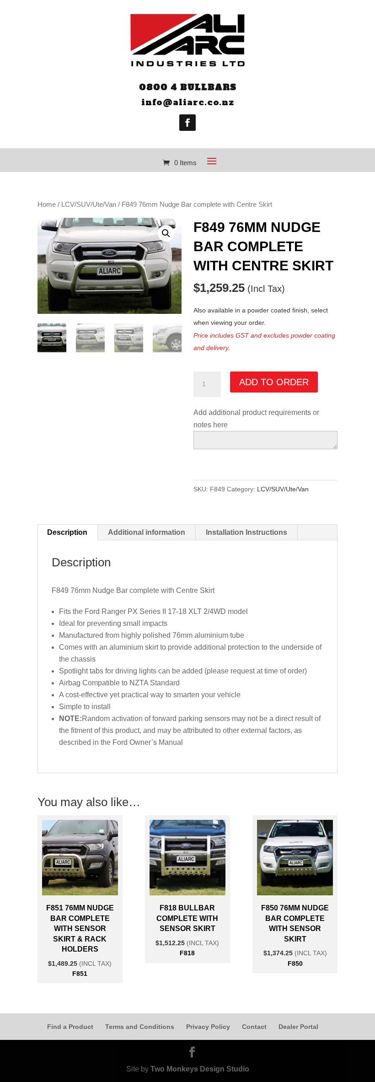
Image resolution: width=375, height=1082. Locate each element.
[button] (166, 233)
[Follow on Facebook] (187, 122)
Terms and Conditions (139, 1026)
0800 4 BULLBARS (187, 87)
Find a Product (70, 1026)
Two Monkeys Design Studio (199, 1069)
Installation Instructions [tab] (246, 532)
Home (47, 204)
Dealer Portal (298, 1026)
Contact (254, 1026)
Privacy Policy (208, 1026)
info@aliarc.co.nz (187, 102)
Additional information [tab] (146, 532)
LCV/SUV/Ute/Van (88, 204)
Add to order (274, 382)
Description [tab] (67, 532)
